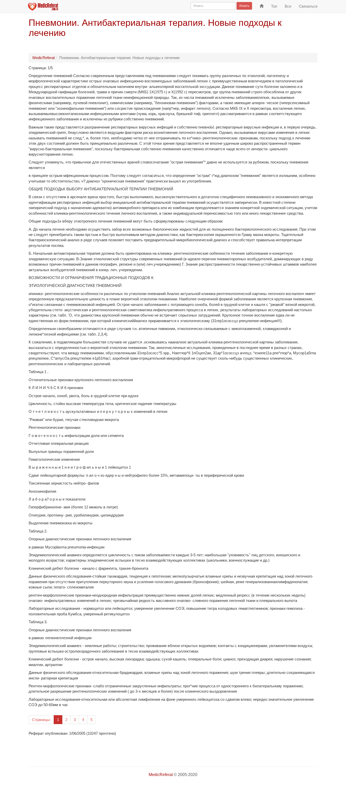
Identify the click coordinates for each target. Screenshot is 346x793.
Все (288, 6)
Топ (274, 6)
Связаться (308, 6)
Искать (244, 6)
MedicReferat (43, 58)
